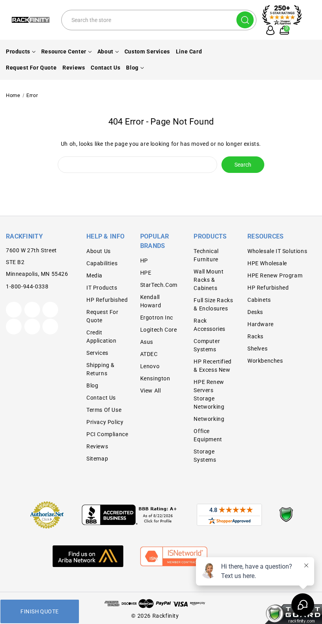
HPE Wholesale (267, 263)
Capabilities (101, 263)
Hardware (260, 324)
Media (94, 275)
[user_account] (268, 30)
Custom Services (147, 51)
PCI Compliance (107, 434)
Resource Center (63, 51)
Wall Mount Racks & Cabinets (208, 279)
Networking (209, 419)
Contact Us (105, 67)
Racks (255, 336)
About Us (98, 251)
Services (97, 353)
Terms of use (103, 410)
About (105, 51)
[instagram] (14, 326)
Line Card (189, 51)
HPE (146, 273)
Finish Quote (39, 611)
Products (18, 51)
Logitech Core (158, 330)
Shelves (257, 348)
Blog (132, 67)
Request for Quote (31, 67)
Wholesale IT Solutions (277, 251)
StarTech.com (158, 285)
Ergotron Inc (156, 317)
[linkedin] (50, 326)
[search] (245, 19)
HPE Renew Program (274, 275)
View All (150, 390)
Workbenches (265, 361)
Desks (255, 312)
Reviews (73, 67)
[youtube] (32, 326)
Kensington (155, 378)
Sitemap (97, 458)
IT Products (101, 287)
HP (144, 260)
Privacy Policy (104, 422)
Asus (146, 342)
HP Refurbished (107, 300)
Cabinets (259, 300)
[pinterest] (50, 310)
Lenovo (150, 366)
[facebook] (32, 310)
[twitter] (14, 310)
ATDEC (149, 354)
